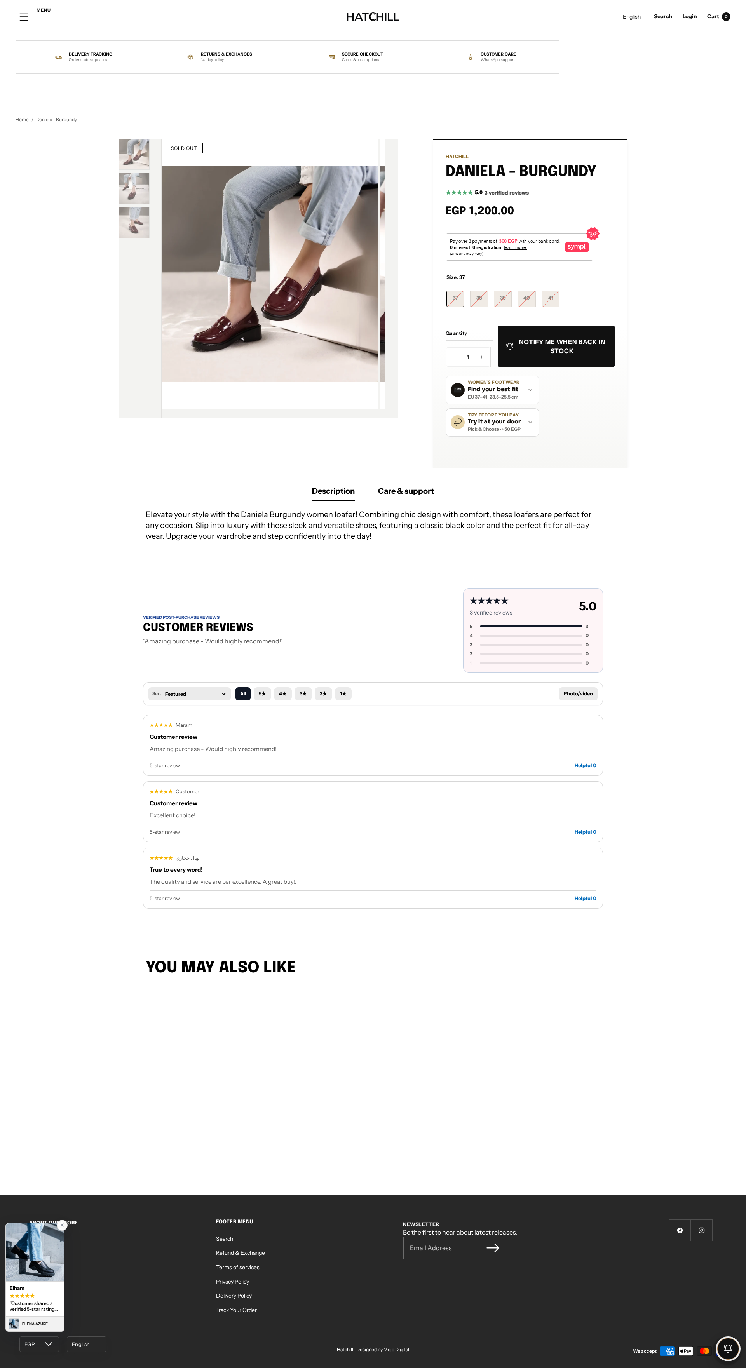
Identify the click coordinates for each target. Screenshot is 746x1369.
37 (458, 300)
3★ (303, 694)
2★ (323, 694)
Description (333, 491)
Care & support (406, 491)
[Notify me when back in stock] (728, 1349)
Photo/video (578, 694)
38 (482, 300)
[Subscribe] (493, 1248)
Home (22, 119)
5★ (262, 694)
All (243, 694)
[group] (134, 154)
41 (554, 300)
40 (529, 300)
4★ (283, 694)
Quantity (456, 333)
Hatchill (457, 156)
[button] (663, 17)
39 (506, 300)
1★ (343, 694)
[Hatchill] (373, 16)
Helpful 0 (585, 765)
